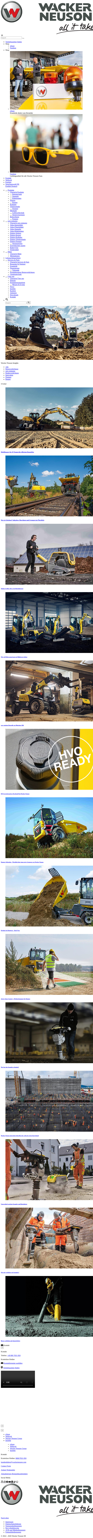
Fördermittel (14, 250)
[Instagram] (5, 1482)
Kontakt (8, 178)
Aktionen (13, 293)
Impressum (9, 1522)
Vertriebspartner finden (13, 42)
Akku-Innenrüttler (16, 225)
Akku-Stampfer (15, 229)
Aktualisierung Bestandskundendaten (14, 1474)
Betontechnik (17, 194)
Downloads (14, 295)
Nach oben (5, 1518)
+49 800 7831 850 (14, 1355)
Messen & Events (18, 285)
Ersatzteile (13, 266)
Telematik (15, 270)
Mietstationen (15, 256)
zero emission (12, 221)
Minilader (13, 211)
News (12, 287)
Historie (13, 281)
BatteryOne (14, 248)
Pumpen (15, 219)
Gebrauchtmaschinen (13, 258)
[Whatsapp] (17, 1482)
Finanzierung (14, 268)
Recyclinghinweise (12, 1528)
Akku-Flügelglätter (17, 227)
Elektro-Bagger (15, 235)
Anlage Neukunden (8, 1470)
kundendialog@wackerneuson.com (13, 1462)
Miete (10, 252)
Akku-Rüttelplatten (17, 231)
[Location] (2, 1482)
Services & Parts (14, 260)
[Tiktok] (15, 1482)
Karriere (8, 182)
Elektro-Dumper (16, 241)
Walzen (12, 200)
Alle (7, 367)
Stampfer (15, 196)
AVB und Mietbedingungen (15, 1530)
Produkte (11, 190)
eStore (12, 46)
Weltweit (8, 180)
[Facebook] (7, 1482)
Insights (13, 289)
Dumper (15, 209)
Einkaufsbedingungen (13, 1532)
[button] (12, 184)
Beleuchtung (14, 217)
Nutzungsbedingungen (13, 1526)
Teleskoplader (15, 207)
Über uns (11, 276)
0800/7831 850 (21, 1458)
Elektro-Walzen (15, 233)
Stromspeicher (17, 244)
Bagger (14, 202)
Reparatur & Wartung (17, 264)
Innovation (9, 375)
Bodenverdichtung (12, 373)
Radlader (13, 205)
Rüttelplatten (16, 198)
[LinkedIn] (12, 1482)
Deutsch (14, 186)
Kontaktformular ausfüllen (13, 1363)
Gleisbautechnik (16, 274)
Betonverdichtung (11, 369)
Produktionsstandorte (17, 283)
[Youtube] (10, 1482)
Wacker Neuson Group (13, 1438)
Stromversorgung (18, 215)
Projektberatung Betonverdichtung (22, 272)
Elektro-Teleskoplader (18, 239)
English (8, 186)
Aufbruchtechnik (18, 213)
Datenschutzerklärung (13, 1524)
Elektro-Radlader (16, 237)
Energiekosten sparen (17, 246)
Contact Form (6, 1466)
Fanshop (13, 48)
